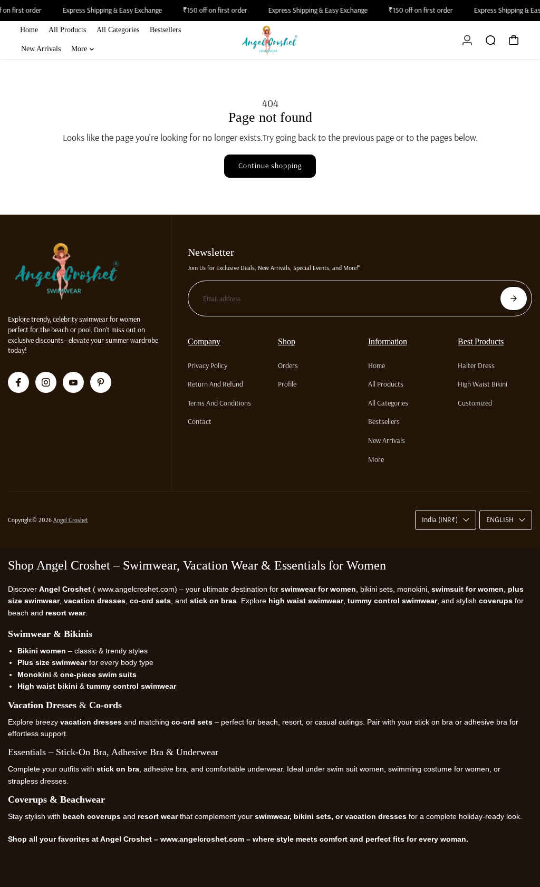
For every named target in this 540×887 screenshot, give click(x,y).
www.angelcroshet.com (135, 589)
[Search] (490, 40)
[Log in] (467, 40)
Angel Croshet (70, 520)
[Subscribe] (513, 298)
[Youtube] (73, 382)
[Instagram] (45, 382)
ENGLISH (500, 519)
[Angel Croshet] (270, 40)
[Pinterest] (100, 382)
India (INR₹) (440, 519)
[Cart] (513, 40)
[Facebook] (18, 382)
